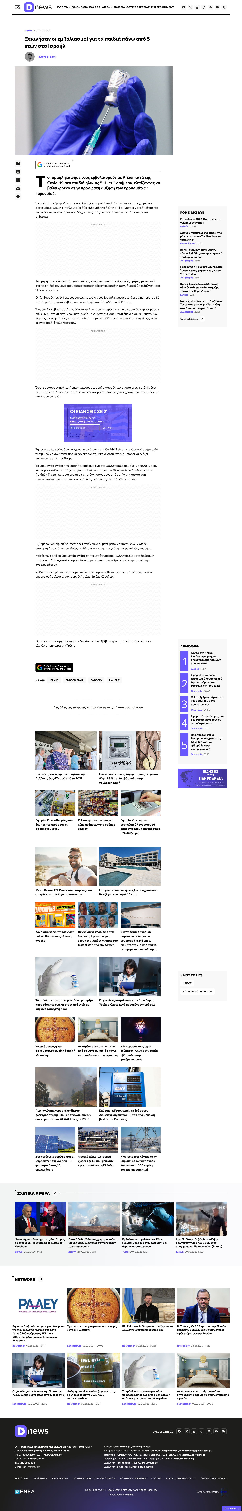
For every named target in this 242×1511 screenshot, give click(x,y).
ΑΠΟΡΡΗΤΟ (233, 1508)
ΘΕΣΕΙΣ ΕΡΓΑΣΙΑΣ (138, 7)
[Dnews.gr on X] (190, 7)
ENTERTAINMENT (162, 7)
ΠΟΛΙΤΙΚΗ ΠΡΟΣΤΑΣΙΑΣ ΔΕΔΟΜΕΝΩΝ (94, 1478)
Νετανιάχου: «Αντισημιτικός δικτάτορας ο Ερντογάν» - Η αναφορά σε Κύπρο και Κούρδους (40, 1243)
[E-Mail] (18, 188)
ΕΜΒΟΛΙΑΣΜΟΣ (74, 680)
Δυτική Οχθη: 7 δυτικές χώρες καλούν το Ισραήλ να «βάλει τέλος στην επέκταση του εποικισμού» (93, 1243)
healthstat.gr (74, 1345)
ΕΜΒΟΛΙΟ (96, 680)
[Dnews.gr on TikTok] (203, 7)
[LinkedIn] (18, 180)
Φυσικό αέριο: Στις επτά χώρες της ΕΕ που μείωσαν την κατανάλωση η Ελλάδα (96, 1161)
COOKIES (156, 1478)
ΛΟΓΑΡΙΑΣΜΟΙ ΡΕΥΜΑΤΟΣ (197, 991)
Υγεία (125, 1251)
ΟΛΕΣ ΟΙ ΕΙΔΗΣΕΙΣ (163, 1431)
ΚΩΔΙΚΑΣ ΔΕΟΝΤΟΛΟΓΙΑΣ (181, 1478)
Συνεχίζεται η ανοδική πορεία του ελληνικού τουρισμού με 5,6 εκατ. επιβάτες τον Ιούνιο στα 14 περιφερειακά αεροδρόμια (139, 940)
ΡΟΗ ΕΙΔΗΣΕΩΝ (192, 212)
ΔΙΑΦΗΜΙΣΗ (40, 1478)
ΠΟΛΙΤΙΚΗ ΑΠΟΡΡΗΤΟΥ (133, 1478)
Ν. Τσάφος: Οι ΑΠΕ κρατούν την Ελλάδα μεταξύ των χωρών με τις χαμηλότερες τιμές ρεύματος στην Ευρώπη (201, 1330)
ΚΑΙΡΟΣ (187, 983)
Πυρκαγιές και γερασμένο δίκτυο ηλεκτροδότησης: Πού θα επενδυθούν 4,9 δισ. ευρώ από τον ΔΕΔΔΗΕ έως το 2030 (63, 1115)
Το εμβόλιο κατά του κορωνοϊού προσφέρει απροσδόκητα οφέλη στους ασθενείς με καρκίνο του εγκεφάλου (64, 1004)
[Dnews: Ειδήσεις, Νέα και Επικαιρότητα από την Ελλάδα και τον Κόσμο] (38, 7)
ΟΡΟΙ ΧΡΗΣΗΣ (60, 1478)
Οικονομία (196, 691)
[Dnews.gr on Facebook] (183, 7)
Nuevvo (128, 1494)
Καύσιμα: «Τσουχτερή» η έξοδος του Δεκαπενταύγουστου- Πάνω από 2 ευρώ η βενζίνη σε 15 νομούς (127, 1115)
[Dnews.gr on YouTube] (217, 7)
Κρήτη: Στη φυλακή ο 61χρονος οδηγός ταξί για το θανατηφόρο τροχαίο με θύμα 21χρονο (199, 287)
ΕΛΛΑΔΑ (95, 7)
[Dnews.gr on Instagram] (197, 7)
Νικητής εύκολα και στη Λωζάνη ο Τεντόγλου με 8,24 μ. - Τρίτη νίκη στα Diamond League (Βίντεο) (201, 304)
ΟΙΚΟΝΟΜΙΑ (80, 7)
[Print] (18, 196)
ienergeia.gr (18, 1345)
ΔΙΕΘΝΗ (107, 7)
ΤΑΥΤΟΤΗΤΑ (22, 1478)
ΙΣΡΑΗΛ (54, 680)
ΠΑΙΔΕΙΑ (119, 7)
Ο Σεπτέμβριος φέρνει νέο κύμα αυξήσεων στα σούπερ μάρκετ (96, 824)
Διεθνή (28, 30)
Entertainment (188, 243)
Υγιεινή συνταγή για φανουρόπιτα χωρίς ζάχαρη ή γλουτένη (55, 1050)
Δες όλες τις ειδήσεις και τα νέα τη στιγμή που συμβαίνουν (98, 707)
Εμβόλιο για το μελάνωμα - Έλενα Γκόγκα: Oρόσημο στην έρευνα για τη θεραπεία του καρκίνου (144, 1243)
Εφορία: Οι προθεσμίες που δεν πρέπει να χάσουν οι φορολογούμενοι (54, 824)
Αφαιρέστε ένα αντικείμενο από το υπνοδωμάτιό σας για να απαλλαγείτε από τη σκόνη (98, 1050)
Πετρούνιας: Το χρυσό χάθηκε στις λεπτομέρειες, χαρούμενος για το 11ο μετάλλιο (201, 270)
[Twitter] (18, 172)
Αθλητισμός (186, 260)
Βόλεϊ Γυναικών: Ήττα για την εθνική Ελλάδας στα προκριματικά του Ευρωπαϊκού (201, 253)
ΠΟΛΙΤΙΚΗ (63, 7)
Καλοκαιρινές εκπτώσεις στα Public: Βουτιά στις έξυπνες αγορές (54, 936)
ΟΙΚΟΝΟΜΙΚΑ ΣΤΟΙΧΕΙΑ (214, 1478)
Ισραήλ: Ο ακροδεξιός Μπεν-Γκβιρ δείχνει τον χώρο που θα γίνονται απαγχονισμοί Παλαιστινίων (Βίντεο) (199, 1243)
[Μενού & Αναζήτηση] (17, 7)
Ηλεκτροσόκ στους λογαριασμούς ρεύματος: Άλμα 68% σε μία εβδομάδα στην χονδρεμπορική (129, 778)
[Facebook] (18, 163)
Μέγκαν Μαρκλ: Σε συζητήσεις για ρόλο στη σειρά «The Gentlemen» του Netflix (201, 236)
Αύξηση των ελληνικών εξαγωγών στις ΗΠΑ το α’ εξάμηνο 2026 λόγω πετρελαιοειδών (91, 1395)
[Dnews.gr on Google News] (210, 7)
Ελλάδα (184, 226)
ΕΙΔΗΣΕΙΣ (114, 680)
